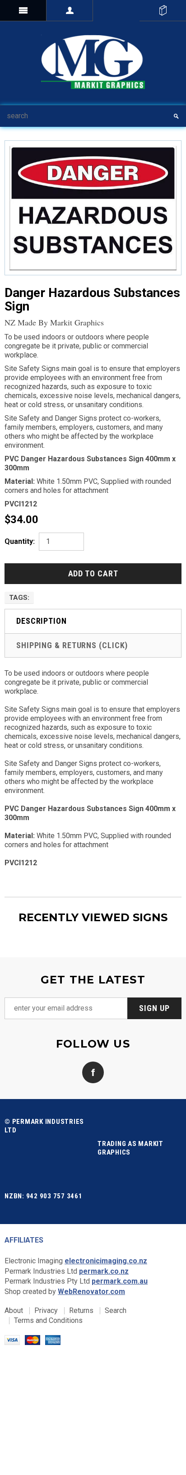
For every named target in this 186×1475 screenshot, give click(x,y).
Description (41, 621)
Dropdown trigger (69, 10)
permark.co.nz (104, 1271)
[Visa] (12, 1339)
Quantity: (20, 541)
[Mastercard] (32, 1339)
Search (115, 1310)
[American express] (52, 1339)
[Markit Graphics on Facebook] (93, 1071)
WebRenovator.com (91, 1291)
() (163, 10)
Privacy (46, 1310)
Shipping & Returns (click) (72, 645)
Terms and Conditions (48, 1320)
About (14, 1310)
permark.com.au (120, 1281)
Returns (81, 1310)
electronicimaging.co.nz (106, 1261)
